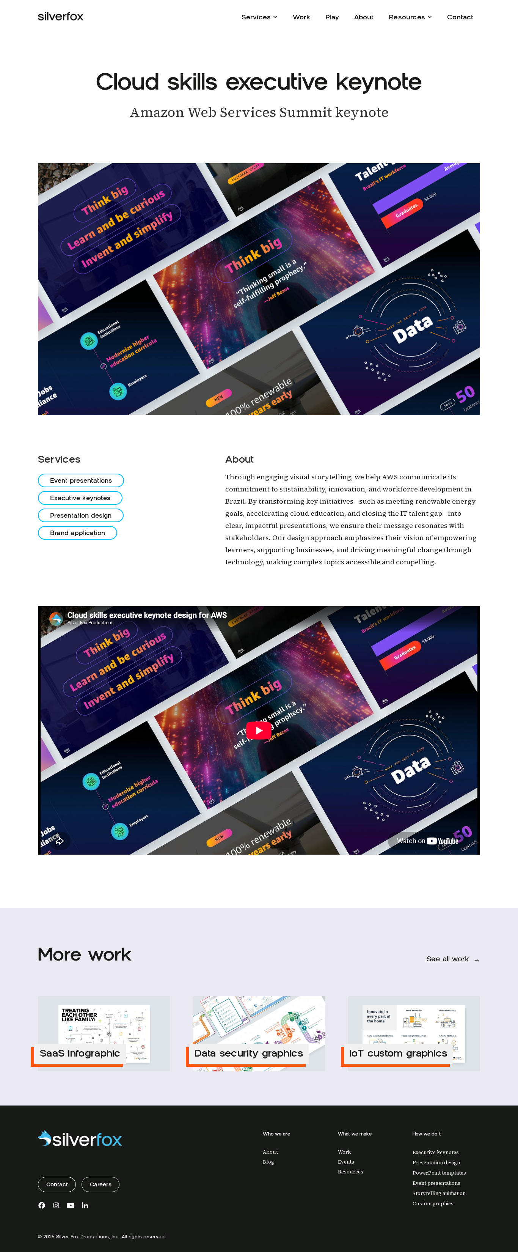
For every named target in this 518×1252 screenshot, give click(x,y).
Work (301, 17)
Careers (100, 1184)
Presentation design (80, 515)
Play (332, 17)
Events (346, 1162)
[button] (260, 16)
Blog (268, 1162)
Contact (460, 17)
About (364, 17)
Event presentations (81, 480)
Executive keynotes (80, 498)
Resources (350, 1172)
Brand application (77, 533)
